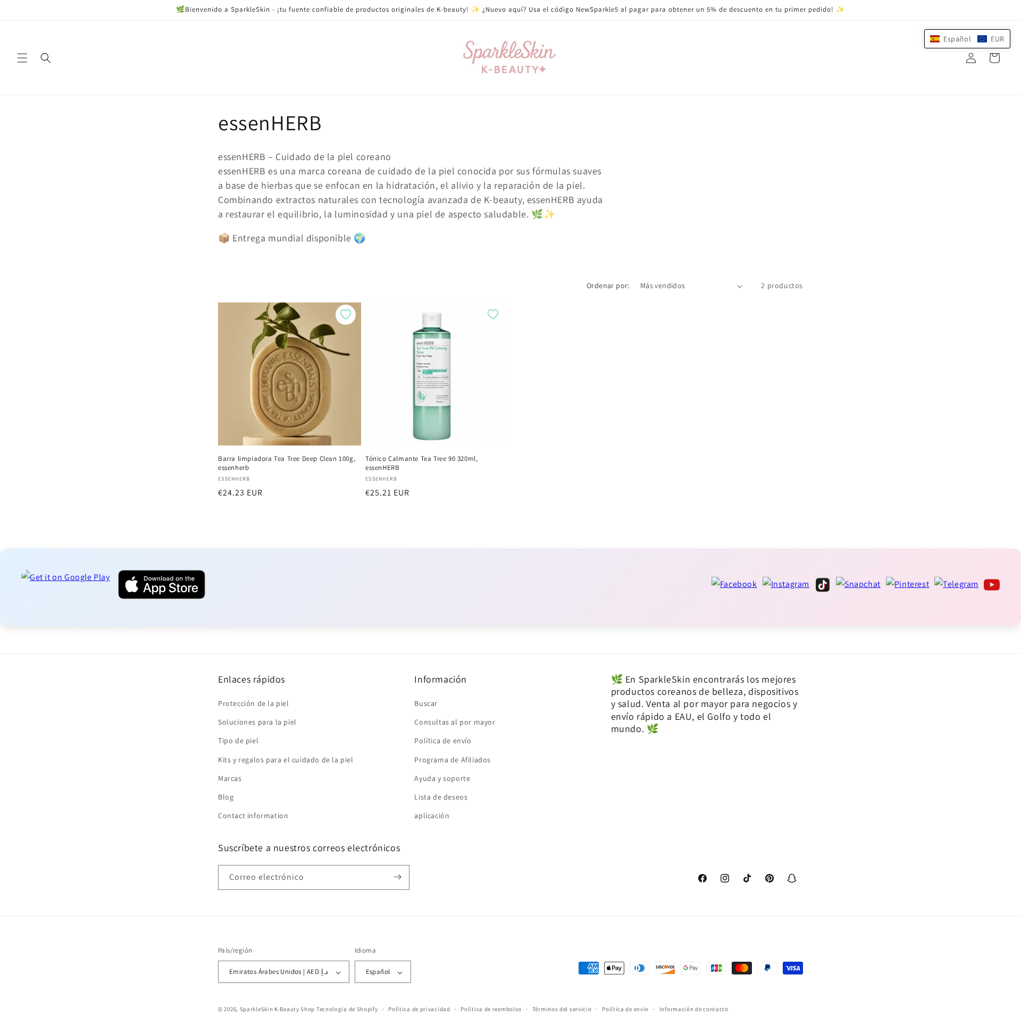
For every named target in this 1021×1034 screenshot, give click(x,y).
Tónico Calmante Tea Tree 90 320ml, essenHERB (421, 463)
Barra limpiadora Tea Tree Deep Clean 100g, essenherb (286, 463)
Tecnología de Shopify (347, 1009)
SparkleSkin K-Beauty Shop (277, 1009)
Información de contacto (694, 1009)
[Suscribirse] (397, 876)
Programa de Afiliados (452, 759)
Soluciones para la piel (257, 722)
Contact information (253, 816)
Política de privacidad (419, 1009)
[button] (22, 58)
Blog (225, 797)
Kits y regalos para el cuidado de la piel (286, 759)
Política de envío (442, 741)
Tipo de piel (238, 741)
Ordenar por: (608, 285)
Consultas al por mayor (454, 722)
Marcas (230, 778)
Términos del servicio (562, 1009)
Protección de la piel (253, 703)
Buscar (426, 703)
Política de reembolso (491, 1009)
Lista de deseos (440, 797)
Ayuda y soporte (442, 778)
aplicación (431, 816)
